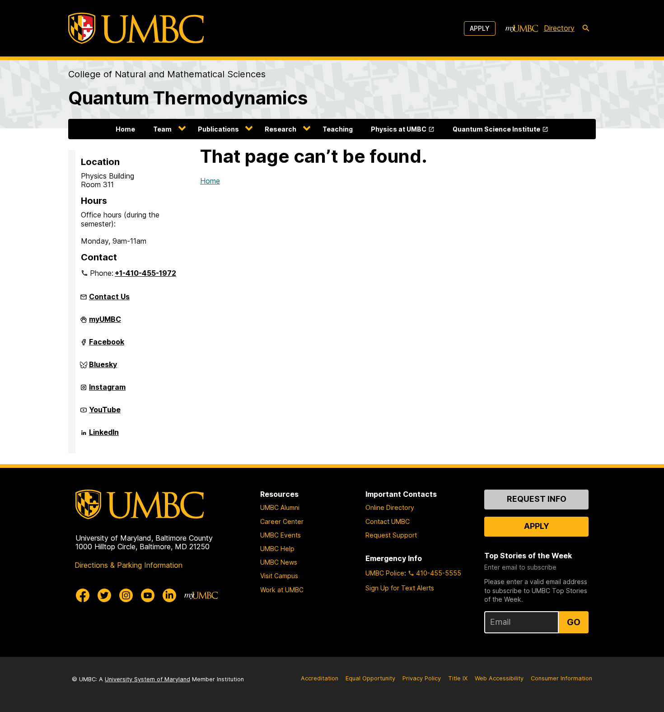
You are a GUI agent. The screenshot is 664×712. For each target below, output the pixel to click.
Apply (480, 28)
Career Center (282, 521)
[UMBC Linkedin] (169, 595)
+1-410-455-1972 (145, 273)
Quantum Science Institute (496, 129)
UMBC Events (280, 535)
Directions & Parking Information (128, 565)
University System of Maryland (147, 679)
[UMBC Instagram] (126, 595)
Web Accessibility (499, 678)
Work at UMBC (282, 590)
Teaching (338, 129)
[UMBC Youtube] (148, 595)
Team (162, 129)
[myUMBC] (522, 28)
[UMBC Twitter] (104, 595)
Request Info (536, 499)
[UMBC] (136, 28)
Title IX (458, 678)
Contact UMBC (387, 521)
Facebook (106, 345)
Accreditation (319, 678)
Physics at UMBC (398, 129)
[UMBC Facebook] (83, 595)
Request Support (391, 535)
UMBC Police (384, 573)
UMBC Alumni (279, 507)
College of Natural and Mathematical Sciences (167, 74)
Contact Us (109, 296)
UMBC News (278, 562)
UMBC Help (277, 548)
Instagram (107, 391)
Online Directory (389, 507)
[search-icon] (586, 28)
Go (573, 622)
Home (125, 129)
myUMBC (105, 323)
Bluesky (103, 368)
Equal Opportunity (370, 678)
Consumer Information (561, 678)
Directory (559, 28)
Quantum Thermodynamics (188, 98)
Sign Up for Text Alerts (399, 588)
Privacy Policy (421, 678)
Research (280, 129)
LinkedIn (104, 436)
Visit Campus (279, 576)
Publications (218, 129)
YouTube (105, 413)
